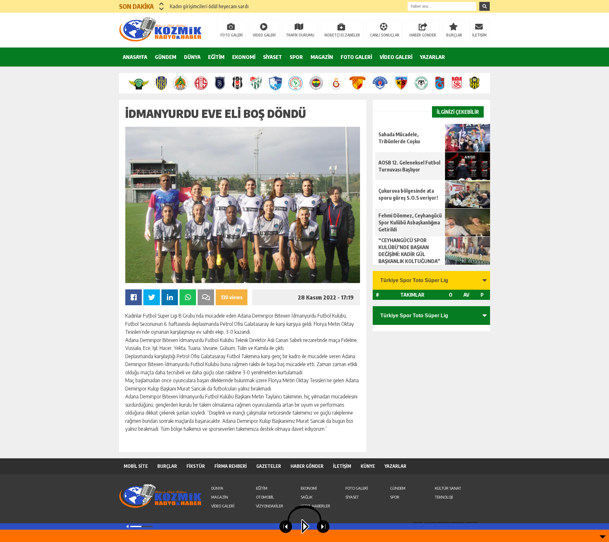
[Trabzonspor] (440, 83)
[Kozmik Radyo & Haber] (160, 29)
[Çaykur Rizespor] (295, 83)
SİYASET (272, 57)
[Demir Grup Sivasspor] (457, 83)
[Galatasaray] (336, 83)
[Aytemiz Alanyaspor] (180, 83)
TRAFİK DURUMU (300, 35)
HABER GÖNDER (422, 35)
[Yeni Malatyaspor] (474, 83)
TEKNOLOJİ (444, 497)
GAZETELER (268, 466)
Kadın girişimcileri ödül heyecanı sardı (209, 6)
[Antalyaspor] (201, 83)
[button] (161, 3)
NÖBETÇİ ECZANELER (342, 35)
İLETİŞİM (479, 35)
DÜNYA (192, 57)
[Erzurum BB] (275, 83)
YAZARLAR (432, 57)
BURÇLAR (454, 35)
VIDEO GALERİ (264, 35)
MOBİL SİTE (136, 466)
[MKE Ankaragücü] (161, 83)
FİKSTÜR (196, 466)
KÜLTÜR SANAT (448, 488)
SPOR (296, 57)
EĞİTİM (216, 57)
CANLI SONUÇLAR (384, 35)
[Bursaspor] (256, 83)
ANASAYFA (135, 57)
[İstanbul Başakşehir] (220, 83)
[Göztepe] (357, 83)
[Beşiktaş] (237, 83)
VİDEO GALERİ (396, 57)
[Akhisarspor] (139, 83)
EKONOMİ (243, 57)
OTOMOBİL (265, 497)
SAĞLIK (306, 497)
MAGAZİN (322, 57)
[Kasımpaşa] (380, 83)
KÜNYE (368, 466)
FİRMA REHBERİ (230, 466)
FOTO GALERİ (231, 35)
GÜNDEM (165, 57)
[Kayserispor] (401, 83)
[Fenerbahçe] (316, 83)
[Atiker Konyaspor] (421, 83)
